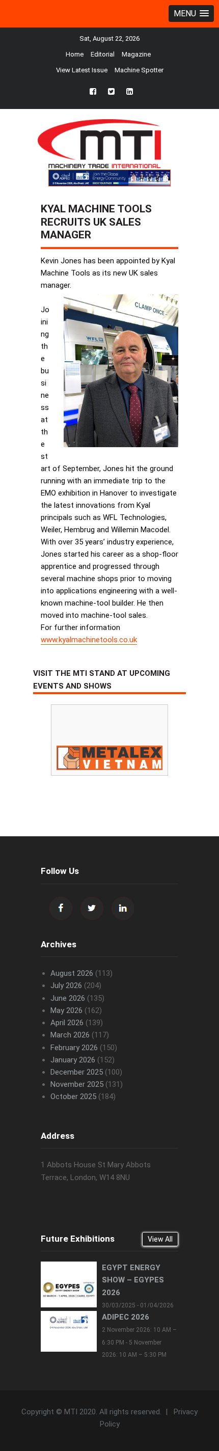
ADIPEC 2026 (125, 1317)
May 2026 (66, 1010)
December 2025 (76, 1072)
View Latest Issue (81, 70)
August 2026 (71, 973)
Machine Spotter (139, 70)
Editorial (103, 54)
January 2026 (72, 1059)
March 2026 (70, 1034)
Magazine (136, 54)
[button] (191, 13)
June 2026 (67, 998)
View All (160, 1239)
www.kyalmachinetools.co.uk (89, 639)
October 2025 (73, 1096)
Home (75, 54)
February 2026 (74, 1047)
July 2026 (66, 985)
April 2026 (67, 1022)
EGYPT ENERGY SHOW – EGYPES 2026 (133, 1280)
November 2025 (76, 1084)
